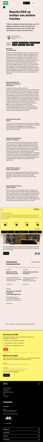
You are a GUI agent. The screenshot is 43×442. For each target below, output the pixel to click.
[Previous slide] (36, 254)
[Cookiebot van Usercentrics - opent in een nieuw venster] (34, 209)
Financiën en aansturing (34, 42)
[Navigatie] (38, 383)
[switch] (16, 225)
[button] (27, 3)
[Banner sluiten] (41, 209)
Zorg (32, 44)
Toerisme (14, 44)
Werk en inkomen (21, 44)
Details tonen (37, 228)
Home (7, 324)
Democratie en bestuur (23, 42)
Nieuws (12, 324)
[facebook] (4, 383)
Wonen (28, 44)
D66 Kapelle (15, 42)
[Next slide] (39, 254)
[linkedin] (6, 383)
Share (8, 44)
